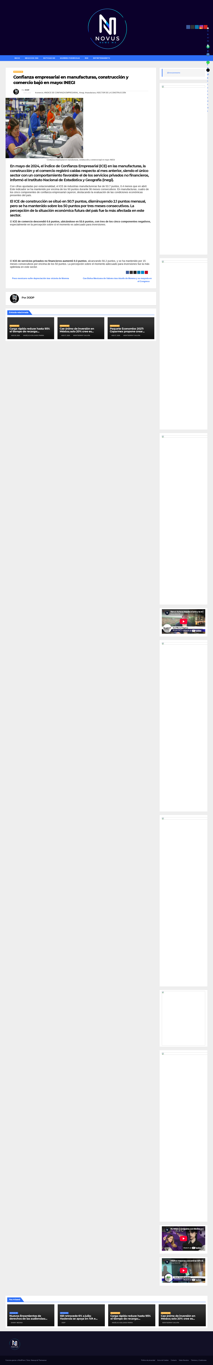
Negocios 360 (31, 58)
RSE (86, 58)
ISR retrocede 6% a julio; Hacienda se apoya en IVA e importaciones (78, 1318)
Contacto (174, 1360)
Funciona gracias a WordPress (16, 1360)
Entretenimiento (101, 58)
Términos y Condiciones (199, 1360)
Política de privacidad (148, 1360)
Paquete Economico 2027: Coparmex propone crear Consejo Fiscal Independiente (129, 331)
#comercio (39, 93)
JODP (27, 90)
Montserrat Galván (81, 335)
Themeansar (42, 1360)
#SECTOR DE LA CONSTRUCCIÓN (111, 93)
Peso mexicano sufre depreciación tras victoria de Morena (40, 278)
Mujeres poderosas (70, 58)
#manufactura (90, 93)
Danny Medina (17, 1322)
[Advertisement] (76, 243)
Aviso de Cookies (163, 1360)
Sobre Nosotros (184, 1360)
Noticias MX (49, 58)
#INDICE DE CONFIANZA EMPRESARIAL (61, 93)
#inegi (81, 93)
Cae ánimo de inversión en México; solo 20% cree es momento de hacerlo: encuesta (80, 331)
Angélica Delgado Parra (33, 335)
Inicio (17, 58)
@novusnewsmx (173, 73)
